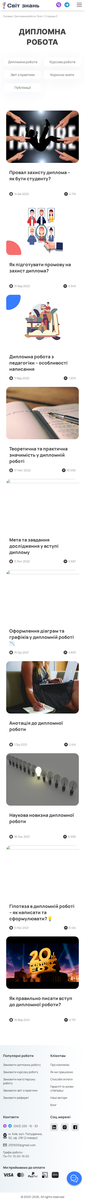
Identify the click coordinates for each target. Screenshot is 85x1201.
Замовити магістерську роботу (19, 1081)
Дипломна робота (24, 16)
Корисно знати (62, 74)
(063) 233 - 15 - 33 (25, 1126)
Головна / (8, 16)
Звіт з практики (23, 74)
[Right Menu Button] (79, 5)
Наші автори (58, 1098)
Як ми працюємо (61, 1072)
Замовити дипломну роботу (22, 1065)
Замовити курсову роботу (20, 1072)
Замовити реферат (16, 1098)
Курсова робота (62, 62)
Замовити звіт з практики (20, 1090)
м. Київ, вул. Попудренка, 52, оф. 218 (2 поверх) (25, 1136)
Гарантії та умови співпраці (62, 1088)
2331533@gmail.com (22, 1145)
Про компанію (59, 1065)
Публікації (22, 87)
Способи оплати (61, 1079)
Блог (40, 16)
